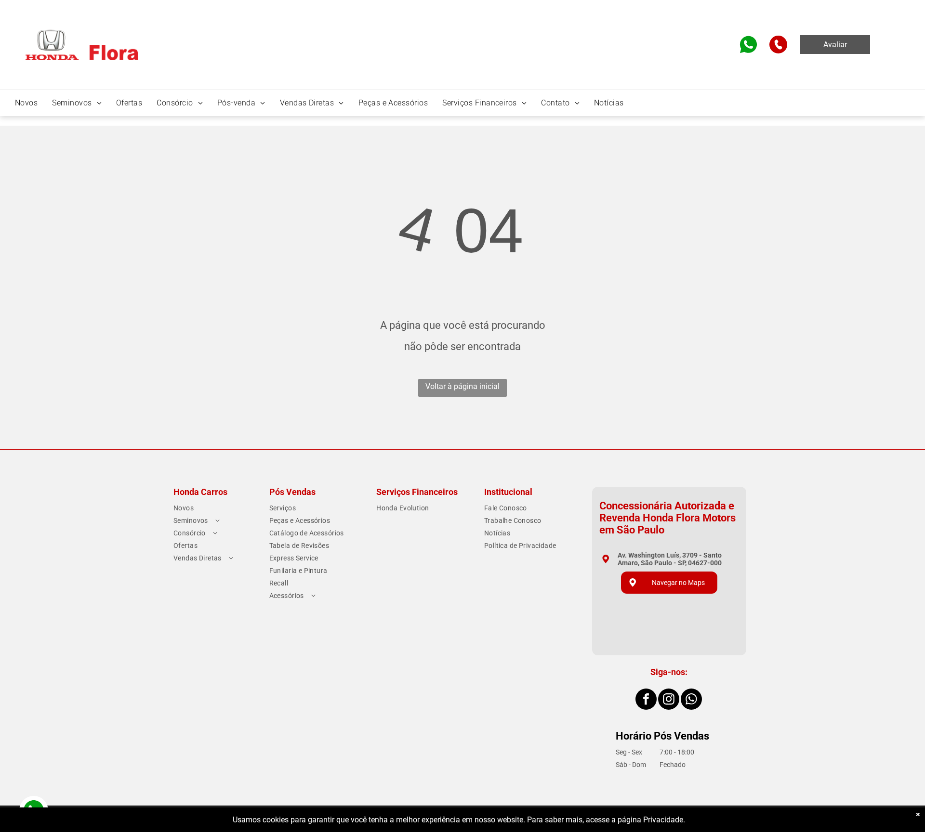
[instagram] (668, 700)
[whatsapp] (691, 700)
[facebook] (646, 700)
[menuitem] (26, 102)
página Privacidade (650, 819)
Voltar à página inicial (462, 386)
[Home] (81, 33)
